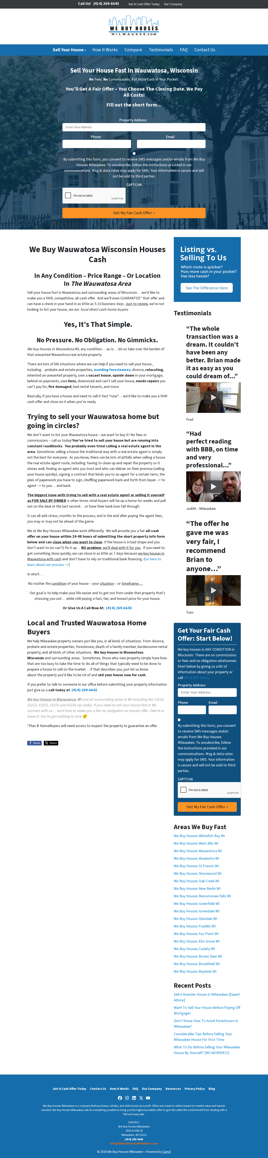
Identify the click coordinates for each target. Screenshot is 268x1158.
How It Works (105, 50)
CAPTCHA (134, 184)
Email (171, 137)
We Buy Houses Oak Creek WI (196, 881)
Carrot (166, 1151)
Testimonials (161, 50)
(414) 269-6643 (119, 608)
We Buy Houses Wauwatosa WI (198, 851)
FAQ (184, 50)
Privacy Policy (195, 1088)
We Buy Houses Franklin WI (195, 926)
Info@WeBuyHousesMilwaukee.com (134, 1143)
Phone (97, 137)
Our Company (173, 4)
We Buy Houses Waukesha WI (196, 858)
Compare (133, 50)
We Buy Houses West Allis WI (196, 843)
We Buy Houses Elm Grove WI (197, 941)
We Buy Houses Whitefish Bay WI (199, 836)
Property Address (134, 120)
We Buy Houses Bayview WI (195, 971)
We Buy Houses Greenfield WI (197, 903)
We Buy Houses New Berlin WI (197, 888)
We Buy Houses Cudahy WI (194, 949)
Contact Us (204, 50)
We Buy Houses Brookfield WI (197, 964)
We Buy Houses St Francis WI (196, 866)
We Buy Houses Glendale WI (195, 918)
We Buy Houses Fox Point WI (196, 933)
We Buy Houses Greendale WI (196, 911)
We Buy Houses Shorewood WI (198, 873)
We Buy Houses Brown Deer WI (198, 956)
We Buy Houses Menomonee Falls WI (202, 896)
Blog (212, 1088)
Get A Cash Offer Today (144, 4)
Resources (173, 1088)
